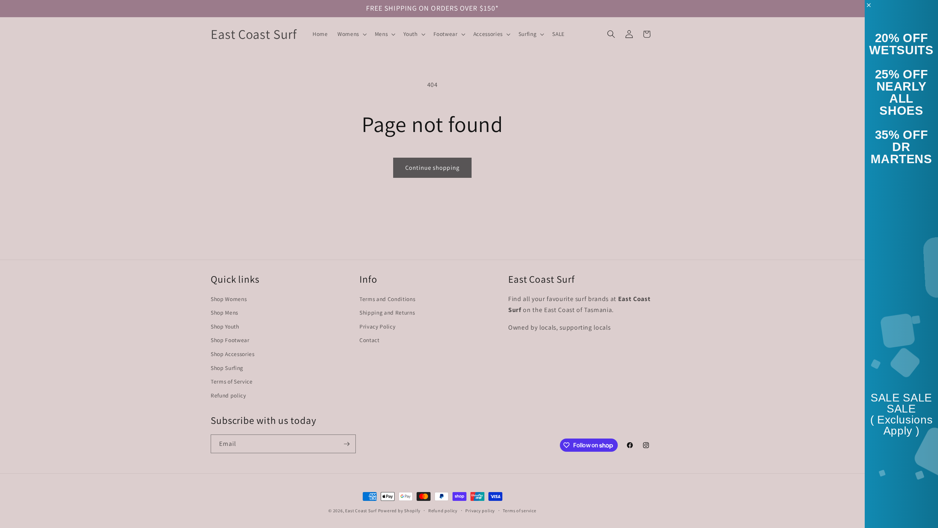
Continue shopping (432, 168)
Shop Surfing (227, 367)
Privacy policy (480, 510)
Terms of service (519, 510)
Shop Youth (225, 326)
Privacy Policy (377, 326)
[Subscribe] (346, 444)
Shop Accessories (233, 354)
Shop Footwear (230, 340)
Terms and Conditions (387, 298)
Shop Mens (224, 312)
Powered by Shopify (399, 510)
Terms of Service (232, 381)
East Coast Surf (361, 510)
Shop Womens (229, 298)
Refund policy (228, 395)
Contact (369, 340)
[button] (351, 34)
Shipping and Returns (387, 312)
